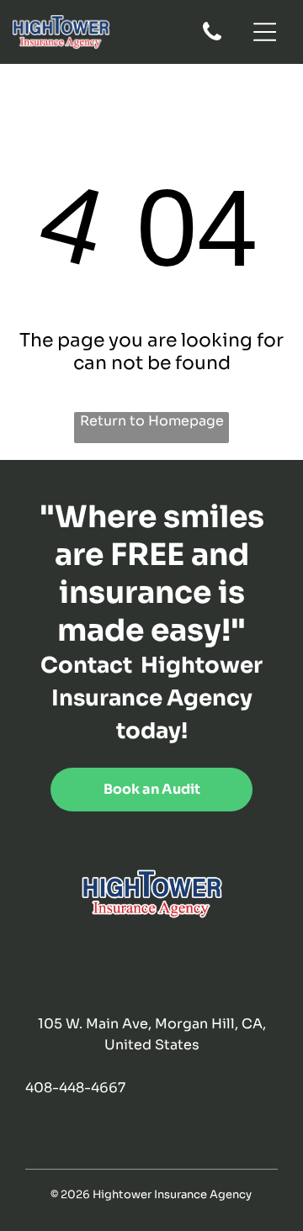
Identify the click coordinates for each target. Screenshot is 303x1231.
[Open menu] (265, 32)
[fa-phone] (212, 39)
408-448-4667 (75, 1087)
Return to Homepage (152, 421)
